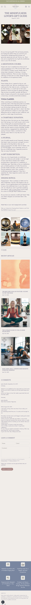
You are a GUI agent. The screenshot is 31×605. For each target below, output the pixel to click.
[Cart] (28, 6)
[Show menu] (1, 6)
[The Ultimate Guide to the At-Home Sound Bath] (15, 312)
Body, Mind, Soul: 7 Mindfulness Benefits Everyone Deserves (15, 369)
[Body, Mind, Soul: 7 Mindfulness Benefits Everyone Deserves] (15, 351)
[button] (3, 602)
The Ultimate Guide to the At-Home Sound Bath (13, 330)
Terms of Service (13, 460)
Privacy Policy (4, 460)
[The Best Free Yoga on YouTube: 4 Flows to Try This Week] (15, 274)
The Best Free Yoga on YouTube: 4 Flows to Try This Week (15, 292)
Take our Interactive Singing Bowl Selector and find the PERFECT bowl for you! (15, 209)
